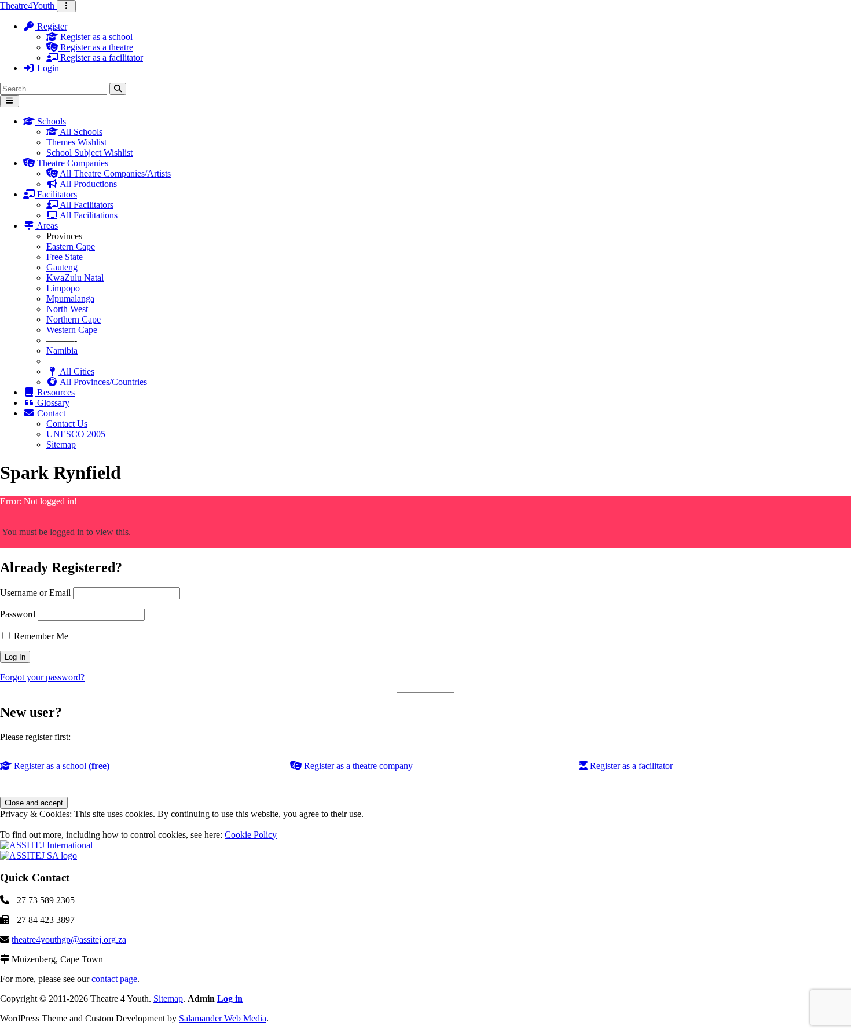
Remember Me (40, 636)
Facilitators (56, 194)
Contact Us (66, 423)
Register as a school (95, 37)
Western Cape (71, 330)
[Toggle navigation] (66, 6)
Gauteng (62, 267)
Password (17, 614)
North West (67, 309)
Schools (50, 121)
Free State (64, 257)
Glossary (52, 403)
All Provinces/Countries (102, 382)
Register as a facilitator (100, 58)
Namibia (62, 351)
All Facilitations (88, 215)
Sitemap (61, 444)
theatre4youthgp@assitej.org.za (69, 939)
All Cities (76, 371)
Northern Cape (73, 319)
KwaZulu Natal (75, 278)
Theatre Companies (71, 163)
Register (51, 26)
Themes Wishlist (76, 142)
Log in (230, 998)
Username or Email (35, 593)
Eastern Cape (70, 246)
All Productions (87, 184)
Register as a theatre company (357, 766)
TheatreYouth (28, 5)
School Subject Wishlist (89, 152)
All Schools (80, 132)
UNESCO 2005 (75, 434)
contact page (114, 979)
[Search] (117, 89)
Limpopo (63, 288)
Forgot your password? (42, 677)
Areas (46, 225)
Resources (55, 392)
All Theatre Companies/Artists (114, 173)
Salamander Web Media (222, 1018)
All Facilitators (85, 205)
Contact (50, 413)
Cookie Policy (251, 835)
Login (47, 68)
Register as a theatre (95, 47)
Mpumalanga (70, 298)
